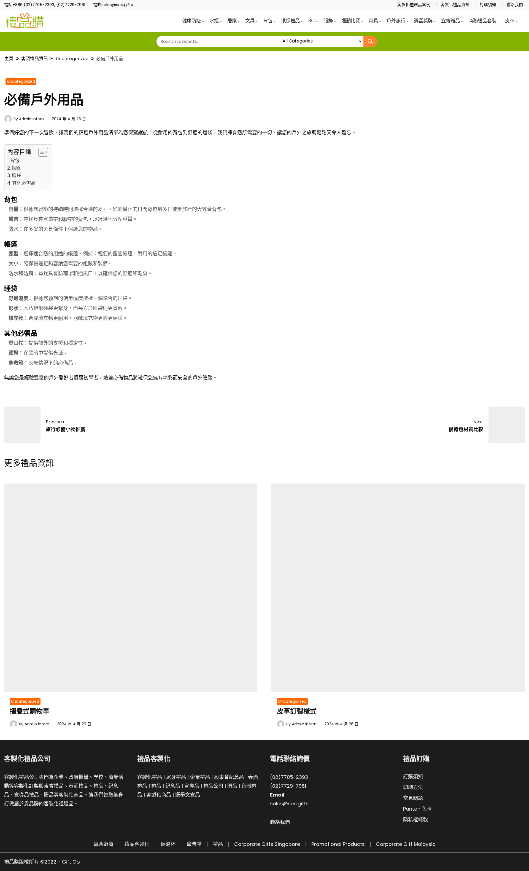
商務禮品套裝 (482, 20)
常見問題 (413, 798)
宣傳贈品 (450, 20)
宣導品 (191, 785)
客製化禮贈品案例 (413, 4)
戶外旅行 (396, 20)
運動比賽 (350, 20)
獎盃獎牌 (423, 20)
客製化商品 (158, 794)
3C (311, 20)
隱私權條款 (415, 819)
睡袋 (16, 175)
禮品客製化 (137, 844)
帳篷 (16, 168)
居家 (232, 20)
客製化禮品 (149, 777)
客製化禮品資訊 (455, 4)
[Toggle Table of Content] (40, 152)
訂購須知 (488, 4)
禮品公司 (213, 785)
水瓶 (214, 20)
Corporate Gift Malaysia (406, 844)
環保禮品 (290, 20)
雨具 (373, 20)
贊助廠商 (103, 844)
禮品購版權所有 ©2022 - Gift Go (42, 861)
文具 (250, 20)
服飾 (328, 20)
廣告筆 (194, 844)
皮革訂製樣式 (297, 711)
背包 (267, 20)
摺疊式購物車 (29, 711)
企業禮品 (200, 777)
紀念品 (172, 785)
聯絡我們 (514, 4)
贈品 (232, 785)
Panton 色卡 (417, 808)
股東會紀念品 (229, 777)
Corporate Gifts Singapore (267, 844)
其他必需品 (24, 183)
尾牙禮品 (176, 777)
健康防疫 (191, 20)
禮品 (156, 785)
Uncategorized (21, 81)
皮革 (509, 20)
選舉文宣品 (187, 794)
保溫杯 (168, 844)
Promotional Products (338, 844)
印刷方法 (413, 787)
